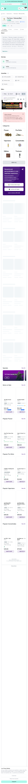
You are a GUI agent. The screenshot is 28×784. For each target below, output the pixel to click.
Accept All (14, 781)
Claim (4, 25)
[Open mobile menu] (2, 8)
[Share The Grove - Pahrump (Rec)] (11, 26)
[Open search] (19, 8)
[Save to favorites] (8, 26)
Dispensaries (9, 13)
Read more (5, 51)
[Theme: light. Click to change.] (22, 8)
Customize (14, 775)
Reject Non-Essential (14, 778)
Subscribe (24, 4)
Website (18, 23)
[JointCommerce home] (5, 8)
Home (3, 13)
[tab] (4, 29)
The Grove (22, 21)
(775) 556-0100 (12, 23)
